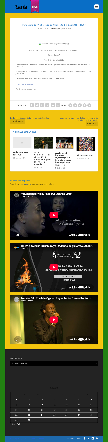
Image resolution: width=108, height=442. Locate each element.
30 (29, 420)
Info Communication (25, 85)
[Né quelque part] (86, 144)
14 (91, 405)
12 (66, 405)
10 (42, 405)
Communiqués (55, 29)
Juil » (19, 424)
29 (16, 420)
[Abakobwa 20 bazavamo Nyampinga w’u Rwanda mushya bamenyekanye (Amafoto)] (64, 143)
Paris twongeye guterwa (20, 153)
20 (79, 410)
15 (16, 410)
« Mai (12, 424)
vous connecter (25, 184)
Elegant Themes (24, 439)
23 (29, 415)
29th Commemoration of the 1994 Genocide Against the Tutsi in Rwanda (43, 158)
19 (66, 410)
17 (42, 410)
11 (55, 405)
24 (42, 415)
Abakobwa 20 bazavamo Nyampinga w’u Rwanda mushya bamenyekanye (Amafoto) (63, 159)
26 (66, 415)
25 (54, 415)
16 (29, 410)
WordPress (45, 439)
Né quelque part (85, 155)
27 (79, 415)
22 (16, 415)
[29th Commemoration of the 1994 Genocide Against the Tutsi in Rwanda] (43, 143)
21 (91, 410)
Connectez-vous (74, 438)
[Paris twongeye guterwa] (22, 143)
